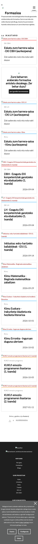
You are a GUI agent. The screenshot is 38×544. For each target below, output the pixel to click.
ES (2, 5)
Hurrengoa (22, 420)
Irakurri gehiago (24, 522)
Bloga (19, 468)
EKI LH (19, 490)
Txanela (19, 487)
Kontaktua (19, 465)
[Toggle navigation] (34, 7)
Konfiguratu (24, 532)
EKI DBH (19, 493)
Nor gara (19, 462)
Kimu (19, 485)
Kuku (19, 479)
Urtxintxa (19, 482)
